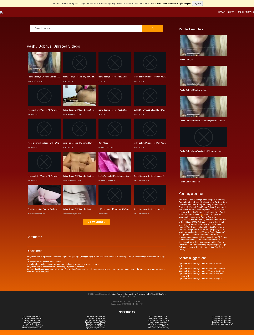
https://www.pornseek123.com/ (158, 320)
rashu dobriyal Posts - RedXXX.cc (112, 77)
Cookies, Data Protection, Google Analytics (172, 3)
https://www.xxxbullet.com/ (95, 318)
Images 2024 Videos (216, 204)
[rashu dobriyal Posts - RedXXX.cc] (114, 72)
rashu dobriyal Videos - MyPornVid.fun (44, 110)
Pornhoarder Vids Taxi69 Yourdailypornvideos (200, 239)
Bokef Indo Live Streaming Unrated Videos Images (201, 228)
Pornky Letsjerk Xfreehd (189, 202)
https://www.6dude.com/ (32, 322)
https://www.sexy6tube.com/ (158, 316)
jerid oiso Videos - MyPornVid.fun (77, 143)
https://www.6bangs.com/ (32, 320)
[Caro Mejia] (114, 138)
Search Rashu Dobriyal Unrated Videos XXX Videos (203, 268)
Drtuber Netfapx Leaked (198, 224)
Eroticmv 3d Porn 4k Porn (190, 207)
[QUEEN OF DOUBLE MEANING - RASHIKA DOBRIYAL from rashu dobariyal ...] (150, 105)
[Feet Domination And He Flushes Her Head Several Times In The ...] (44, 204)
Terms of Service (245, 11)
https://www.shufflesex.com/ (32, 328)
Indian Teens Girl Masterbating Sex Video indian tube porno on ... (91, 110)
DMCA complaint (42, 272)
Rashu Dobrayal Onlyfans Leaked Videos (45, 77)
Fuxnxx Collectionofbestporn (192, 204)
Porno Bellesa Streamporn (213, 207)
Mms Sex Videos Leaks (189, 214)
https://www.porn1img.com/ (221, 316)
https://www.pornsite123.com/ (32, 326)
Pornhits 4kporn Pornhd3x (212, 199)
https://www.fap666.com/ (32, 324)
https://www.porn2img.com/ (221, 318)
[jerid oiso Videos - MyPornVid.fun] (79, 138)
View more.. (97, 222)
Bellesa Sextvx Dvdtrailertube (214, 202)
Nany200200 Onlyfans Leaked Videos (202, 222)
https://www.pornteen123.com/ (158, 324)
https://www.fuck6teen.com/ (158, 318)
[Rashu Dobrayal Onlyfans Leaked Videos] (44, 72)
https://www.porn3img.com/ (221, 320)
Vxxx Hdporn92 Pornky (217, 237)
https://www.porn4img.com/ (221, 322)
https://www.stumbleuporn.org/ (222, 324)
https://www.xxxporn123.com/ (95, 322)
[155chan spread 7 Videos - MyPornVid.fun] (114, 204)
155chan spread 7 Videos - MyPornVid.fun (116, 209)
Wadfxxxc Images (201, 244)
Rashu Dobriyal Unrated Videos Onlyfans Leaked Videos (204, 120)
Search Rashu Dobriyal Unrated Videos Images (201, 278)
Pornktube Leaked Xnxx (189, 199)
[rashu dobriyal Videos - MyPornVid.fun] (44, 105)
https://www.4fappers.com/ (32, 316)
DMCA (221, 11)
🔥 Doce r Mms (207, 214)
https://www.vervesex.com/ (95, 316)
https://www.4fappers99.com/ (32, 318)
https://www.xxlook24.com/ (95, 326)
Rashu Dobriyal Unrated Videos (193, 90)
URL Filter (151, 294)
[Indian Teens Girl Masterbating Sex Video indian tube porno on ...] (79, 105)
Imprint (230, 11)
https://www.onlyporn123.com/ (158, 328)
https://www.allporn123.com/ (158, 326)
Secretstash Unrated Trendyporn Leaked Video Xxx (200, 225)
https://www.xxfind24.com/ (95, 324)
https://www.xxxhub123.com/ (95, 320)
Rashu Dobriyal (186, 59)
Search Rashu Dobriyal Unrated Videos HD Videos (202, 271)
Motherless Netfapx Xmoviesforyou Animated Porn (198, 235)
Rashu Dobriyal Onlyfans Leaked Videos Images (200, 151)
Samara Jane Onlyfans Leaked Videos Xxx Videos (201, 210)
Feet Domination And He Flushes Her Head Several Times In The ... (57, 209)
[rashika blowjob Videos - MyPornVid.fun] (44, 138)
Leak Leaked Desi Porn (214, 212)
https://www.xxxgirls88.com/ (95, 328)
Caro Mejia (103, 143)
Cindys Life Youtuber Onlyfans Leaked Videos (201, 230)
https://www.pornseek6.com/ (158, 322)
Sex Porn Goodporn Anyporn (191, 209)
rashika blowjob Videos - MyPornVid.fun (45, 143)
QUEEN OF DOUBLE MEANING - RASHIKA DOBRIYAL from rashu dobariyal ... (166, 110)
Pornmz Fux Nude (208, 217)
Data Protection (139, 294)
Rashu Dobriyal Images (190, 182)
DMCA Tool (161, 294)
